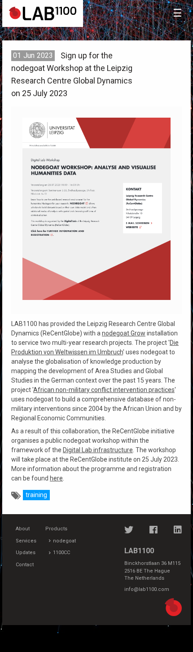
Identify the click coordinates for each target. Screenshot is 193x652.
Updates (25, 552)
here (56, 478)
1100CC (61, 552)
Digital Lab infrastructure (98, 450)
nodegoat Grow (123, 333)
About (23, 529)
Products (56, 529)
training (36, 494)
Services (26, 541)
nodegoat (64, 541)
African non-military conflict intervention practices (104, 389)
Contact (25, 565)
